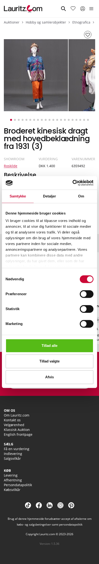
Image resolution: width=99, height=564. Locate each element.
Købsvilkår (12, 489)
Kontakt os (12, 420)
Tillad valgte (49, 361)
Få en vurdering (16, 449)
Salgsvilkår (12, 458)
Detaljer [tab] (49, 196)
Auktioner (11, 22)
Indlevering (13, 453)
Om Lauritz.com (16, 415)
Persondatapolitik (18, 485)
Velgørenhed (14, 425)
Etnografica (81, 22)
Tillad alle (49, 345)
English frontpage (18, 434)
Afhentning (13, 480)
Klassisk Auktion (17, 429)
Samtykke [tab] (18, 196)
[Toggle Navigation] (91, 8)
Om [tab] (81, 196)
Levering (11, 475)
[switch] (86, 294)
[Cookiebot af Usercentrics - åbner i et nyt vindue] (72, 183)
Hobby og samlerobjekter (46, 22)
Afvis (49, 377)
